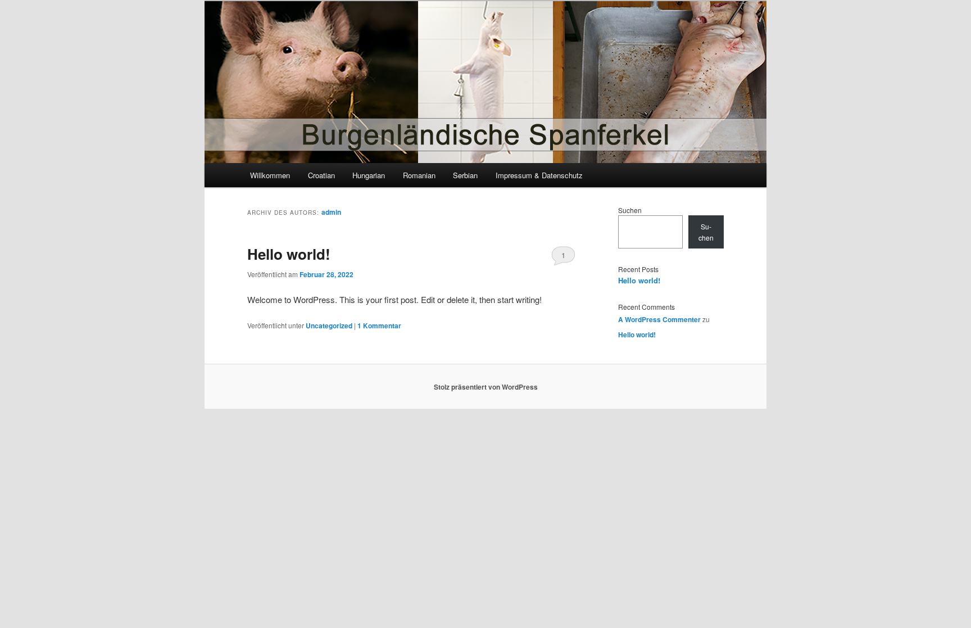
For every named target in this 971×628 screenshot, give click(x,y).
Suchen (630, 210)
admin (331, 212)
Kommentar (379, 325)
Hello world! (288, 253)
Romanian (419, 175)
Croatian (321, 175)
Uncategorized (329, 325)
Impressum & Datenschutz (539, 175)
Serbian (465, 175)
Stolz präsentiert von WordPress (486, 387)
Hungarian (368, 175)
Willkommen (270, 175)
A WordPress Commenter (659, 319)
